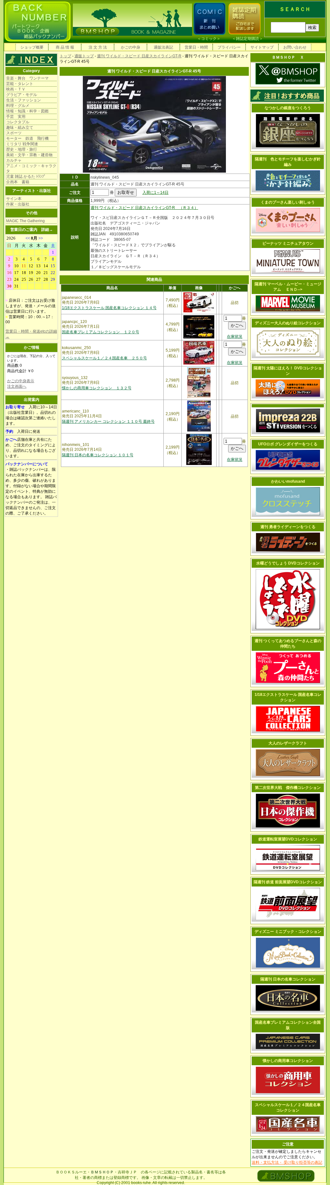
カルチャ (14, 160)
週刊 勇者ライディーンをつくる (287, 527)
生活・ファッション (23, 100)
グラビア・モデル (21, 94)
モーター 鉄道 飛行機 (27, 138)
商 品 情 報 (65, 47)
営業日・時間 (196, 47)
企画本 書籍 (17, 182)
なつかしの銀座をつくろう (288, 108)
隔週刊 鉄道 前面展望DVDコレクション (288, 882)
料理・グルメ (17, 105)
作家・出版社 (17, 204)
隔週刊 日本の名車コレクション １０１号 (97, 455)
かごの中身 (130, 47)
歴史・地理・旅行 (21, 149)
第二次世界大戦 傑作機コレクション (288, 787)
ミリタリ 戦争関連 (22, 144)
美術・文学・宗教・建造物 (29, 155)
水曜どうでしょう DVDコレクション (288, 563)
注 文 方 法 (98, 47)
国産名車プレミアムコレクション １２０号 (100, 332)
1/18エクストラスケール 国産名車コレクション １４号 (109, 308)
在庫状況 (234, 336)
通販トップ (84, 56)
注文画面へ (16, 386)
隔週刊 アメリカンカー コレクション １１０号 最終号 (108, 421)
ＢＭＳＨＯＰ (102, 1172)
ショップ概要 (32, 47)
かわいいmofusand (288, 481)
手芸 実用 (15, 116)
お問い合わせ (294, 47)
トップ (65, 56)
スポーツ (14, 133)
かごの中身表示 (20, 381)
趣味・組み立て (19, 127)
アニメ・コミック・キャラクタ (31, 168)
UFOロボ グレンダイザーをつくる (287, 444)
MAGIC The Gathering (25, 221)
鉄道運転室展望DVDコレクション (287, 839)
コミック (209, 38)
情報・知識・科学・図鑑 (27, 111)
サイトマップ (262, 47)
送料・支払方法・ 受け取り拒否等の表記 (287, 1162)
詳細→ (47, 229)
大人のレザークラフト (287, 743)
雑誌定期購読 (247, 38)
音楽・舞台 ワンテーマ (27, 78)
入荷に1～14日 (155, 192)
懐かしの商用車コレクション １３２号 (96, 388)
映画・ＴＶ (15, 89)
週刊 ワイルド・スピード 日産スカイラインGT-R (139, 56)
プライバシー (229, 47)
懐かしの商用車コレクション (288, 1060)
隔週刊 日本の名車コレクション (287, 979)
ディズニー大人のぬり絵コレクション (288, 323)
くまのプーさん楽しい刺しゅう (288, 202)
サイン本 (14, 198)
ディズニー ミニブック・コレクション (288, 931)
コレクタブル (17, 122)
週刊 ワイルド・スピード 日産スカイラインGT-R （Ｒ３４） (144, 207)
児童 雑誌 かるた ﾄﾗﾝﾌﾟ (26, 176)
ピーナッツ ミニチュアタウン (288, 243)
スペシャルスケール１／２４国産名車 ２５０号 (104, 358)
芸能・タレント (19, 83)
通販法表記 (163, 47)
